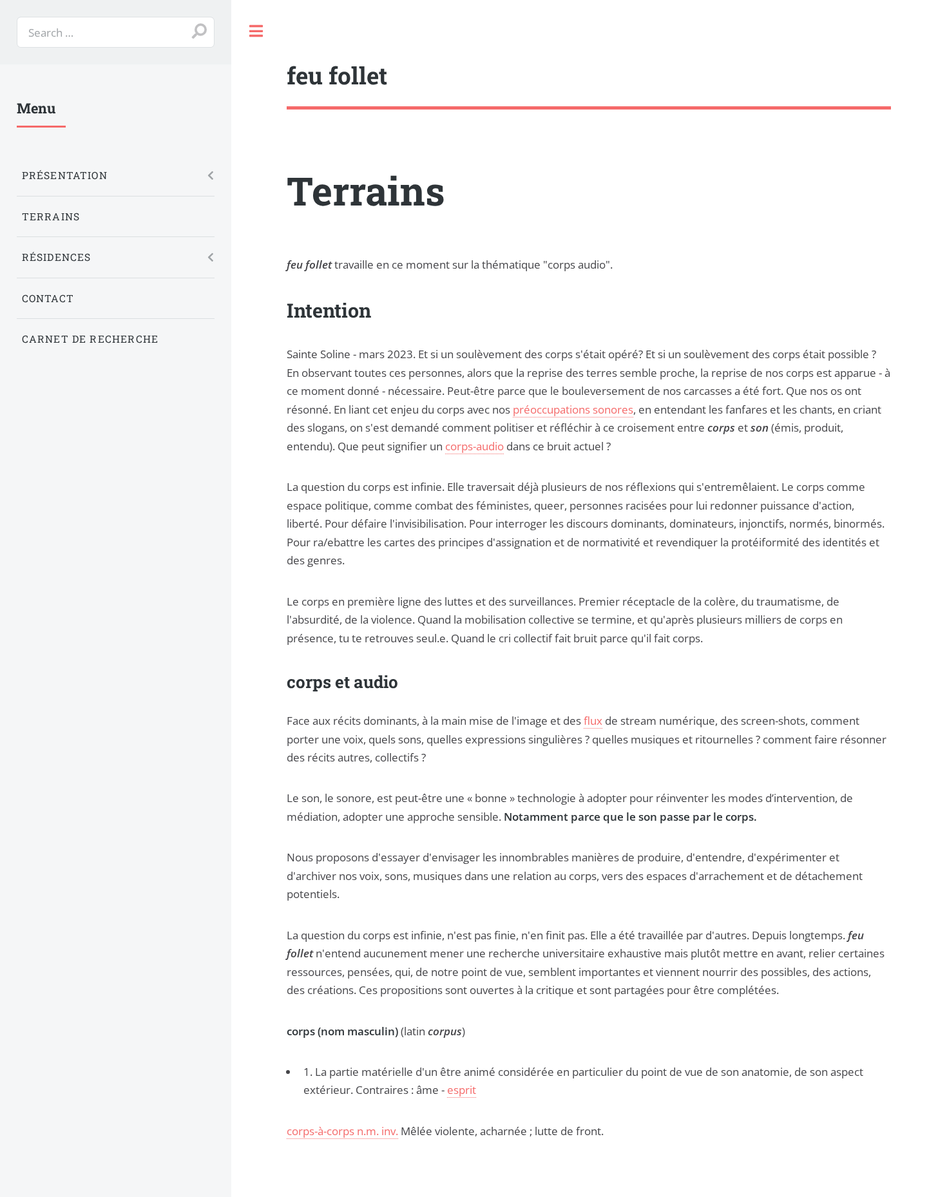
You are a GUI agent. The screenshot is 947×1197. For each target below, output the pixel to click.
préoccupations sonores (573, 409)
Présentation (65, 175)
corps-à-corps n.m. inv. (342, 1130)
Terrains (51, 216)
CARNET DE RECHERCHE (90, 338)
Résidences (56, 257)
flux (593, 720)
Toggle (256, 31)
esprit (461, 1089)
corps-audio (474, 446)
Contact (48, 298)
